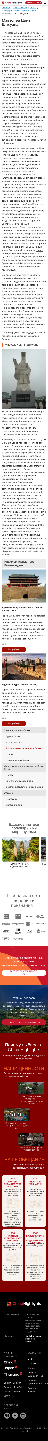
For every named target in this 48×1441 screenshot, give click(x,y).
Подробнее (14, 649)
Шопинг (10, 754)
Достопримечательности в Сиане (19, 10)
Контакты (32, 1368)
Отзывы (32, 1363)
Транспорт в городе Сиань (19, 781)
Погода (10, 775)
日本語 (7, 1396)
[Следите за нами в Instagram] (23, 1418)
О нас (30, 1359)
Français (8, 1387)
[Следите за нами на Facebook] (15, 1418)
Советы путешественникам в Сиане (24, 787)
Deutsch (17, 1383)
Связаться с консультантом (24, 1022)
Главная (6, 7)
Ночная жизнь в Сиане (18, 760)
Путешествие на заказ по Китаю (24, 972)
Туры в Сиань (13, 736)
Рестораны (11, 799)
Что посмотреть (14, 742)
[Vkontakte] (7, 1418)
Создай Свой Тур (34, 3)
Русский (17, 1391)
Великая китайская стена (15, 187)
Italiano (7, 1391)
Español (18, 1387)
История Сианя (14, 805)
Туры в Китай (20, 7)
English (7, 1383)
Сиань (33, 7)
